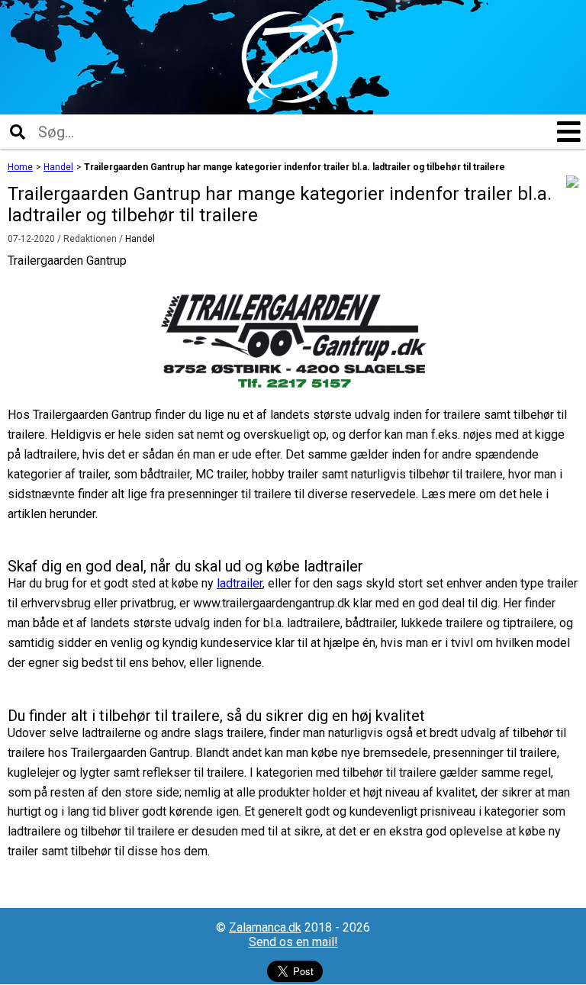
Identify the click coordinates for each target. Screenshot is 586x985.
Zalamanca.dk (265, 927)
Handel (140, 238)
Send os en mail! (293, 942)
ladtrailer (239, 583)
